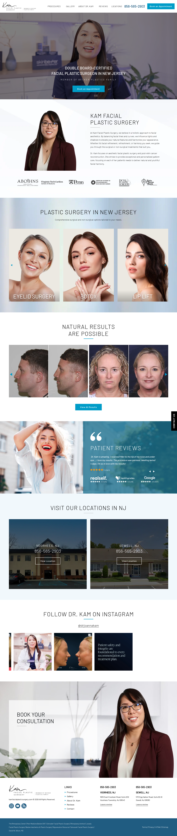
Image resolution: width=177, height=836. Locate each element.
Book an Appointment (161, 6)
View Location (47, 581)
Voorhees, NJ (107, 812)
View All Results (88, 407)
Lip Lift (34, 296)
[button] (11, 265)
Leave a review (106, 824)
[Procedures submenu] (61, 6)
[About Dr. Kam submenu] (94, 6)
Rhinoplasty (143, 296)
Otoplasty (88, 296)
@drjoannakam (88, 645)
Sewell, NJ (142, 812)
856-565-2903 (134, 6)
